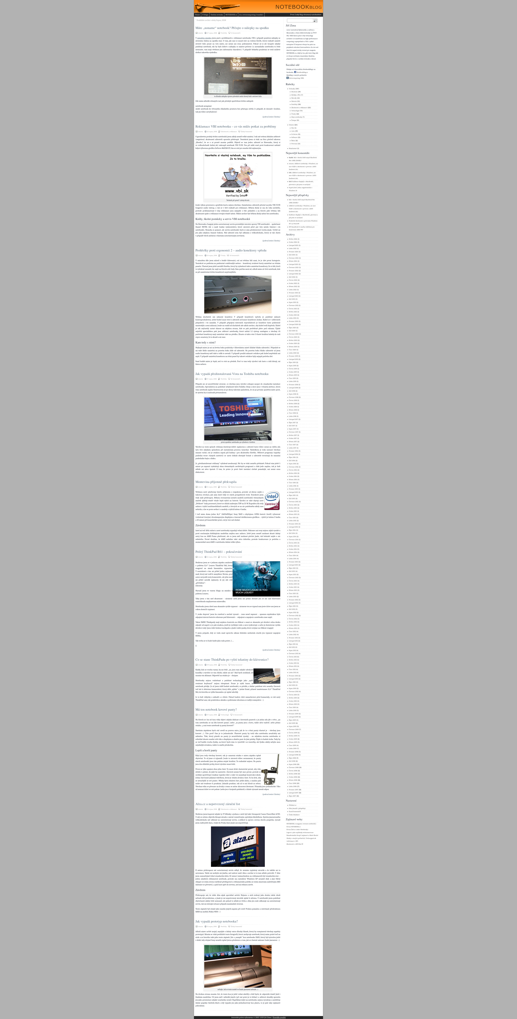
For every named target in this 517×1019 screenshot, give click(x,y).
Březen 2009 (293, 742)
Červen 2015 (293, 505)
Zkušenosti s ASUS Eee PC (295, 844)
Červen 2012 (293, 619)
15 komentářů (237, 715)
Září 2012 (292, 609)
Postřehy (224, 33)
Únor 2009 (292, 745)
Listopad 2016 (293, 454)
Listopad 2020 (293, 324)
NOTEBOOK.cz (231, 14)
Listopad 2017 (293, 419)
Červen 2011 (293, 657)
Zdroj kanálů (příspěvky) (297, 808)
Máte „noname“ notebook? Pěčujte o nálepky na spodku (232, 28)
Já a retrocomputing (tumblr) (251, 14)
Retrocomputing (294, 78)
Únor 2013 (292, 593)
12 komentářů (235, 33)
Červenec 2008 (293, 767)
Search (316, 20)
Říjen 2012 (292, 606)
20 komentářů (234, 255)
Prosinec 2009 (293, 714)
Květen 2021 (293, 312)
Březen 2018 (293, 410)
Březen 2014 (293, 552)
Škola (293, 141)
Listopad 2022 (293, 274)
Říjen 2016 (292, 457)
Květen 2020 (293, 340)
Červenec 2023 (293, 267)
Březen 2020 (293, 347)
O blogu (205, 14)
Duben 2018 (293, 407)
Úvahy (223, 255)
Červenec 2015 (293, 502)
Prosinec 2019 (293, 356)
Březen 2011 (293, 666)
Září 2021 (292, 299)
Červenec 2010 (293, 691)
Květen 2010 (293, 698)
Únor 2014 (292, 555)
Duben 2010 (293, 701)
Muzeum (294, 92)
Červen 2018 (293, 400)
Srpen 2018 (292, 394)
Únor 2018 (292, 413)
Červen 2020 (293, 337)
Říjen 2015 (292, 495)
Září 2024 (292, 255)
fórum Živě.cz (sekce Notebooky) (297, 829)
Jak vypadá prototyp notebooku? (216, 921)
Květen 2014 (293, 546)
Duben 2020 (293, 343)
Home (197, 14)
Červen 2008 (293, 771)
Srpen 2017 (292, 429)
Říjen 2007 (292, 796)
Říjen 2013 (292, 568)
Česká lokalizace (294, 815)
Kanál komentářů (295, 811)
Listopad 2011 (293, 641)
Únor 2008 (292, 783)
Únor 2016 (292, 483)
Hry (292, 128)
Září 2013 (292, 571)
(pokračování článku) (271, 117)
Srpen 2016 (292, 464)
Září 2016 (292, 460)
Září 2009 (292, 723)
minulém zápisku (204, 38)
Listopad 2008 (293, 755)
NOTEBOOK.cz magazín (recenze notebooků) (301, 824)
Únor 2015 (292, 517)
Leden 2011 (292, 672)
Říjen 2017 (292, 423)
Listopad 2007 (293, 793)
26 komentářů (235, 379)
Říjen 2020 (292, 328)
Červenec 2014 (293, 540)
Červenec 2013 (293, 578)
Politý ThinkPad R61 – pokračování (218, 551)
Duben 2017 (293, 438)
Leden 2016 (292, 486)
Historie (294, 101)
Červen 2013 (293, 581)
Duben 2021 (293, 315)
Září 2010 (292, 685)
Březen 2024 (293, 261)
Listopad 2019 (293, 359)
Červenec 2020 (293, 334)
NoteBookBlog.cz (302, 72)
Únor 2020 (292, 350)
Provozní (294, 144)
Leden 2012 (292, 634)
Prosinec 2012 (293, 600)
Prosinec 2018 (293, 385)
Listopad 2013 (293, 565)
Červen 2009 (293, 733)
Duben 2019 (293, 372)
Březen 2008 (293, 780)
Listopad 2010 (293, 679)
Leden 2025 (292, 248)
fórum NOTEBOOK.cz (294, 827)
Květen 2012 (293, 622)
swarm (291, 164)
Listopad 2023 (293, 264)
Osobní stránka (217, 14)
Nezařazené (293, 148)
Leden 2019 (292, 381)
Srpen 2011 (292, 650)
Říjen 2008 (292, 758)
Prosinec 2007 (293, 790)
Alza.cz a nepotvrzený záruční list (217, 804)
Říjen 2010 (292, 682)
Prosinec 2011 (293, 638)
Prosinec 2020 (293, 321)
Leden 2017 (292, 448)
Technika (292, 89)
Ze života (294, 134)
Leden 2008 (292, 786)
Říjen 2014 (292, 530)
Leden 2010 (292, 710)
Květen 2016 (293, 473)
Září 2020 (292, 331)
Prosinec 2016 (293, 451)
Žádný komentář (246, 132)
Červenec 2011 (293, 653)
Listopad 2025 (293, 245)
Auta (293, 131)
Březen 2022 (293, 286)
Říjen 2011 (292, 644)
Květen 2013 (293, 584)
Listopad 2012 (293, 603)
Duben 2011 (292, 663)
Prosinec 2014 (293, 524)
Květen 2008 (293, 774)
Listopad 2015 (293, 492)
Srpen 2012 (292, 612)
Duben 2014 (293, 549)
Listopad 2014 (293, 527)
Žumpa (293, 120)
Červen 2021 (293, 309)
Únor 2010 (292, 707)
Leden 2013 (292, 597)
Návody (293, 98)
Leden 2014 (292, 559)
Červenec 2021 (293, 305)
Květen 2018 (293, 404)
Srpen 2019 (292, 366)
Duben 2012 (293, 625)
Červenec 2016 (293, 467)
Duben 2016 (293, 476)
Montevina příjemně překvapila (216, 482)
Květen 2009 (293, 736)
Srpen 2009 (292, 726)
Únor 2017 (292, 445)
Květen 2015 (293, 508)
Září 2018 (292, 391)
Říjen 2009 (292, 720)
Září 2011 (292, 647)
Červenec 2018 (293, 397)
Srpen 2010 (292, 688)
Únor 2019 (292, 378)
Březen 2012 (293, 628)
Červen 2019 (293, 369)
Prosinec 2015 (293, 489)
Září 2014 (292, 533)
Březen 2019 (293, 375)
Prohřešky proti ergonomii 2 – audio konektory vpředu (230, 250)
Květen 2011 (293, 660)
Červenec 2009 (293, 729)
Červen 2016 (293, 470)
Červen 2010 (293, 695)
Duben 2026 (293, 242)
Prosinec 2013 (293, 562)
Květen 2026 (293, 239)
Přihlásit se (292, 805)
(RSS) (302, 78)
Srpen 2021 (292, 302)
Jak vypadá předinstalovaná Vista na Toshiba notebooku (231, 374)
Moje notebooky (296, 117)
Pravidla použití (279, 1017)
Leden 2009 (292, 748)
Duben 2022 (293, 283)
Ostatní (291, 125)
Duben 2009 (293, 739)
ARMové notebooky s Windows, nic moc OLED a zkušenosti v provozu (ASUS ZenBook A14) (303, 166)
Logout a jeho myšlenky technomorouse (300, 832)
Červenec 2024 (293, 258)
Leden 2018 (292, 416)
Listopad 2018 (293, 388)
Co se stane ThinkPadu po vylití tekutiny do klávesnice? (232, 659)
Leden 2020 (292, 353)
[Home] (296, 5)
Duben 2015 (293, 511)
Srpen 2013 (292, 574)
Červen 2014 (293, 543)
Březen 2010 (293, 704)
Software (294, 137)
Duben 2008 (293, 777)
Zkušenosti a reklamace (229, 132)
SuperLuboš (293, 188)
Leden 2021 (292, 318)
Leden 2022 (292, 290)
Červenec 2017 (293, 432)
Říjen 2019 (292, 362)
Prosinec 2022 (293, 271)
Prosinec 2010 (293, 676)
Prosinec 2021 (293, 293)
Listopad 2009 (293, 717)
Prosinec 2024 (293, 252)
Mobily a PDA (296, 95)
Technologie (225, 715)
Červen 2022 (293, 280)
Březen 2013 (293, 590)
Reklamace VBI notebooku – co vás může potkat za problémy (235, 126)
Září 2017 (292, 426)
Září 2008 (292, 761)
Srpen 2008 (292, 764)
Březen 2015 (293, 514)
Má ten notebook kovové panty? (216, 709)
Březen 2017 (293, 442)
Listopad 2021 (293, 296)
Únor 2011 (292, 669)
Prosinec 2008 (293, 752)
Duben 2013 (293, 587)
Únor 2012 (292, 631)
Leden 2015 (292, 521)
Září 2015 (292, 498)
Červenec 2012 (293, 615)
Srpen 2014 (292, 536)
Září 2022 (292, 277)
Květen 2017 (293, 435)
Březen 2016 (293, 479)
